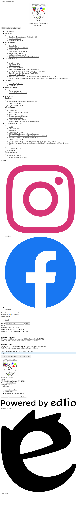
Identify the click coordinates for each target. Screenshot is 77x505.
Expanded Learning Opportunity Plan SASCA (23, 73)
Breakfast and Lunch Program (18, 51)
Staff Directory (13, 85)
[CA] (5, 125)
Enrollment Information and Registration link (23, 37)
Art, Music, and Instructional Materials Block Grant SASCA (28, 71)
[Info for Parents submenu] (5, 44)
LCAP (11, 62)
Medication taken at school (17, 55)
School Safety (13, 49)
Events (3, 353)
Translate (16, 314)
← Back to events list (9, 356)
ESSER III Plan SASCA (17, 67)
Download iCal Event (26, 351)
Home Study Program (16, 40)
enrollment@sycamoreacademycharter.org (14, 397)
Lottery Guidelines (15, 39)
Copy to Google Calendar (9, 351)
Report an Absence (15, 91)
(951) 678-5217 (11, 383)
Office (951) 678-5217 (16, 84)
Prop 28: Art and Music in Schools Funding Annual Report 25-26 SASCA (32, 76)
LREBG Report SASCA (17, 75)
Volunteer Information (16, 53)
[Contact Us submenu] (5, 82)
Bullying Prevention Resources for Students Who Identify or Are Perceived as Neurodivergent (38, 78)
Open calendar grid (24, 356)
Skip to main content (7, 2)
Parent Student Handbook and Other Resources (24, 57)
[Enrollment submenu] (5, 35)
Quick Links (13, 46)
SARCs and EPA (14, 64)
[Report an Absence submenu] (5, 89)
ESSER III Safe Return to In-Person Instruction (24, 69)
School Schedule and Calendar (18, 48)
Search (3, 323)
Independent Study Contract (18, 93)
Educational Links (14, 66)
